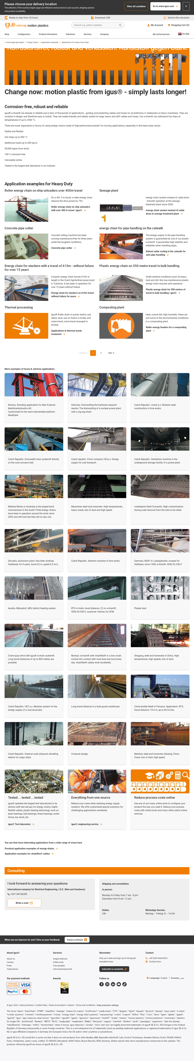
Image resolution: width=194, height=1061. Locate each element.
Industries (70, 34)
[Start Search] (120, 25)
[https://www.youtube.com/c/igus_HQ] (119, 984)
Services (87, 34)
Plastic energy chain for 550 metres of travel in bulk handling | (165, 291)
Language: (158, 978)
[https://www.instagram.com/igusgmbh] (107, 984)
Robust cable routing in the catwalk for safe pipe (166, 253)
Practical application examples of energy (29, 848)
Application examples (49, 42)
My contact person (161, 34)
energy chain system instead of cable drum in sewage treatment (165, 212)
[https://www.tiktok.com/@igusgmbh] (124, 984)
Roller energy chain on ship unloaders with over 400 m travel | (70, 208)
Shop (7, 34)
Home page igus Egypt (15, 42)
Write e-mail (22, 903)
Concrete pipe (61, 248)
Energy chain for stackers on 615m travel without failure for (72, 295)
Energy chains (32, 42)
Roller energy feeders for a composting (166, 329)
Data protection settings (108, 1005)
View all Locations (136, 6)
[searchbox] (95, 25)
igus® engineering (85, 824)
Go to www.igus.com (163, 6)
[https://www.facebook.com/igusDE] (101, 984)
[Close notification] (186, 6)
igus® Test (19, 824)
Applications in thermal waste (66, 332)
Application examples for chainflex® (27, 853)
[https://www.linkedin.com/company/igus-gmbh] (113, 984)
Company (104, 34)
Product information (48, 34)
